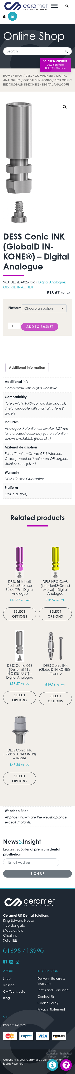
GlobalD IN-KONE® (37, 80)
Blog (6, 998)
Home (7, 75)
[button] (65, 107)
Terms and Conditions (54, 990)
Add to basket (39, 327)
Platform (14, 308)
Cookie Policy (48, 1003)
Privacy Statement (51, 1009)
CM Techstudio (14, 991)
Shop (18, 75)
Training (9, 985)
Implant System (14, 1025)
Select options (19, 613)
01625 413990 (23, 951)
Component (44, 75)
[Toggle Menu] (54, 6)
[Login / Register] (4, 16)
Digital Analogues (52, 282)
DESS (28, 75)
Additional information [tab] (27, 367)
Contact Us (46, 996)
